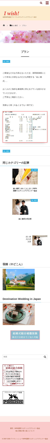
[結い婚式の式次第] (25, 213)
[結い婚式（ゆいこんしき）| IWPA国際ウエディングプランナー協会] (25, 183)
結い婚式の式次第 (25, 219)
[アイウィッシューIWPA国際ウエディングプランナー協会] (12, 15)
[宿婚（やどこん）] (19, 289)
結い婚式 (6, 61)
